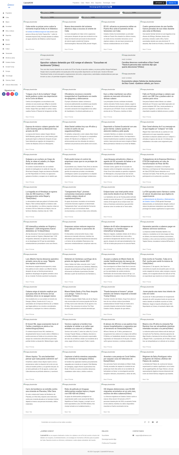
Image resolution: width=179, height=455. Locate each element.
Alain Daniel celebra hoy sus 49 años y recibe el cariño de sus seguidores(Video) (81, 128)
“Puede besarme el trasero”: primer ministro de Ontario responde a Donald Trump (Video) (120, 293)
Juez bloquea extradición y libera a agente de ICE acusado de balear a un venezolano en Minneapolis (120, 161)
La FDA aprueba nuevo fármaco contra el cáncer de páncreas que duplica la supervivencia (159, 194)
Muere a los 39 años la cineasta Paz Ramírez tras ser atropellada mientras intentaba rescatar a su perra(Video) (159, 326)
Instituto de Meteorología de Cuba (38, 32)
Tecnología (106, 3)
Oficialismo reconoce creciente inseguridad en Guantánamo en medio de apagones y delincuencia (81, 96)
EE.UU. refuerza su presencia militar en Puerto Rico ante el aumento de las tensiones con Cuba (120, 28)
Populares (76, 3)
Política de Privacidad (109, 443)
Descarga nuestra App (109, 439)
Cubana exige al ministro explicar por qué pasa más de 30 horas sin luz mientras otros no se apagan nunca (41, 293)
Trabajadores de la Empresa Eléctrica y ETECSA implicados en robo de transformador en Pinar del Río (159, 161)
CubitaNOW (28, 3)
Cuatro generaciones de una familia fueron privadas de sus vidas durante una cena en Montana (158, 28)
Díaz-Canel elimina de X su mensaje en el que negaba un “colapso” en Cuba (159, 127)
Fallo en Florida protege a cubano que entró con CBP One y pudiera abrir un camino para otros (159, 96)
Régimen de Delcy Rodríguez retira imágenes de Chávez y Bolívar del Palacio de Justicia (157, 358)
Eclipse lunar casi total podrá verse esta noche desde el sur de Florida (118, 193)
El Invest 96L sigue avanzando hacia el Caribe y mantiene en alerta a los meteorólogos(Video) (42, 326)
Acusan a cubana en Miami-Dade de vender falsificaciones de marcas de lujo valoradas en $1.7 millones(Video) (120, 261)
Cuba (82, 3)
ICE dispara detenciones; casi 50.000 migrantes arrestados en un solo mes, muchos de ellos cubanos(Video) (120, 391)
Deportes (98, 3)
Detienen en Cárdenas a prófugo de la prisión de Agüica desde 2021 (80, 260)
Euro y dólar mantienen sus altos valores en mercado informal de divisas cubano (117, 96)
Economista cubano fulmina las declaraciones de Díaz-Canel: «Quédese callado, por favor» (141, 82)
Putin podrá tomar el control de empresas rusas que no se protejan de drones (81, 161)
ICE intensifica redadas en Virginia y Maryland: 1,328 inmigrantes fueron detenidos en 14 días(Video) (41, 228)
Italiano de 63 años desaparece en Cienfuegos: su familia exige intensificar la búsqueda (118, 228)
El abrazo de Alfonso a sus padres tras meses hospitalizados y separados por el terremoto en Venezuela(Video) (120, 326)
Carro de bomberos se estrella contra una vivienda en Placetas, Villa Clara (41, 390)
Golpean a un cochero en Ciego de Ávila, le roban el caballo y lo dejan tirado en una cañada (40, 161)
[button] (11, 85)
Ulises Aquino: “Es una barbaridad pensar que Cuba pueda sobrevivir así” (42, 357)
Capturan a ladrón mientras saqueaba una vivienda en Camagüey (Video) (80, 357)
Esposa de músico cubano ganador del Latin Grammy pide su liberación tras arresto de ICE (42, 128)
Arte (92, 3)
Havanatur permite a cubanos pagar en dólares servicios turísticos (159, 227)
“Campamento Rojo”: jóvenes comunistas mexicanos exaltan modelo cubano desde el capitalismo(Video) (78, 195)
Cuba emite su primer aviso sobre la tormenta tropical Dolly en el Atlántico (42, 27)
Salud (113, 3)
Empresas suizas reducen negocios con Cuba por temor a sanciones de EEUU (80, 228)
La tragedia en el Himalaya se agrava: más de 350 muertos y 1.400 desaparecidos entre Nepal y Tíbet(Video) (41, 195)
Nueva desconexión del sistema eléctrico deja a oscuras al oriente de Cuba (80, 28)
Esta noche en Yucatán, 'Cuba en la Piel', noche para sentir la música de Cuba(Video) (158, 261)
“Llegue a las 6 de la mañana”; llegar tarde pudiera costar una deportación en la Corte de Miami (41, 96)
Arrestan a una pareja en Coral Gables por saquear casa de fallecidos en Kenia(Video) (120, 358)
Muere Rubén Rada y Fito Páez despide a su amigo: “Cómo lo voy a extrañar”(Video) (81, 293)
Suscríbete (105, 435)
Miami (88, 3)
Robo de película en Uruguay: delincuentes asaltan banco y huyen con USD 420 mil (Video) (80, 391)
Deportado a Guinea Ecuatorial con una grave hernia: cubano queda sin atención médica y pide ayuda (120, 128)
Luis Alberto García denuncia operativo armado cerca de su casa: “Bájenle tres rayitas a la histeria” (42, 261)
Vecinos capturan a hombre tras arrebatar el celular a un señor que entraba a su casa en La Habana (79, 326)
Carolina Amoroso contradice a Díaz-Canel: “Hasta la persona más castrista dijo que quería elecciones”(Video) (140, 64)
